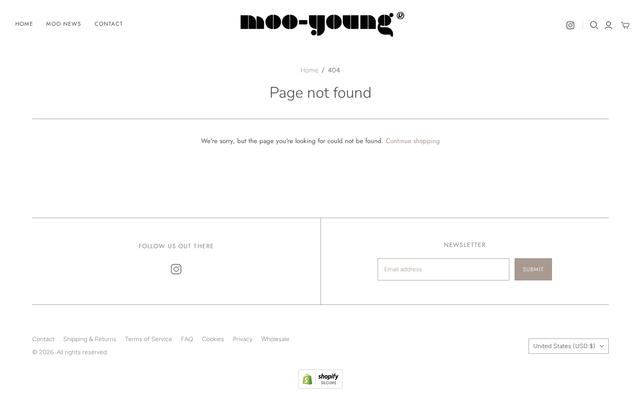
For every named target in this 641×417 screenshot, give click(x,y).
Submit (533, 269)
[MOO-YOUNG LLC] (320, 24)
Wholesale (275, 339)
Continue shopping (413, 141)
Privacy (242, 339)
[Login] (608, 25)
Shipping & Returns (89, 339)
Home (24, 24)
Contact (109, 24)
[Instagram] (570, 25)
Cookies (213, 339)
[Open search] (594, 25)
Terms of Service (148, 339)
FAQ (187, 339)
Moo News (63, 24)
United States (564, 346)
